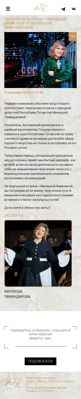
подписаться (40, 361)
